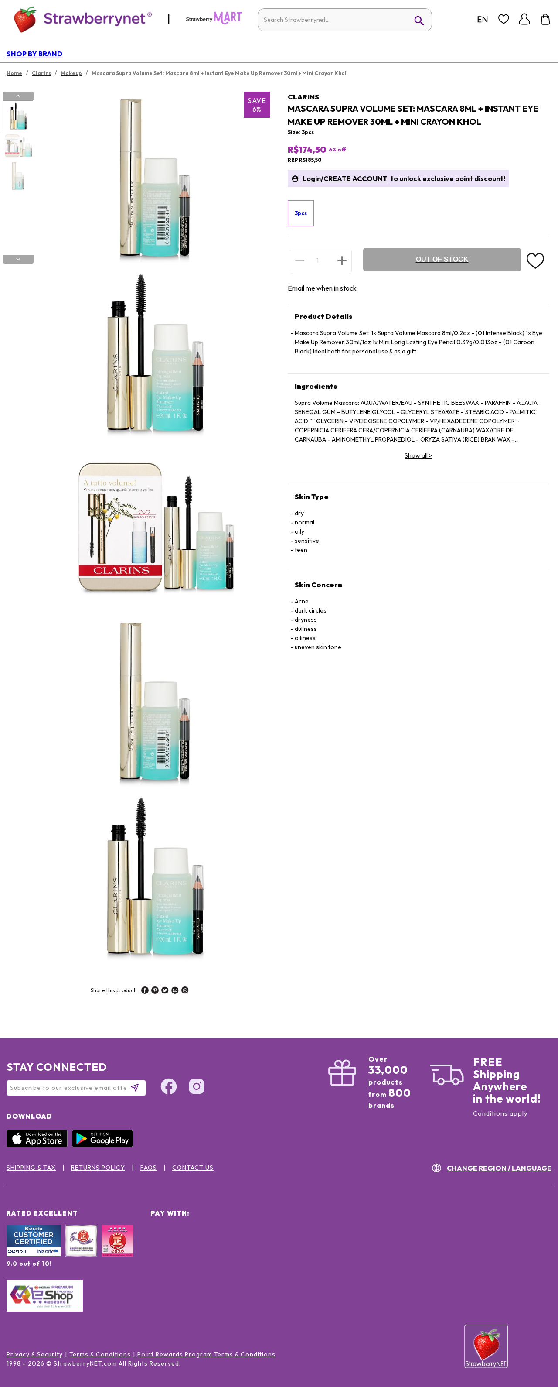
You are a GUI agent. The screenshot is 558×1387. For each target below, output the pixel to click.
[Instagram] (196, 1088)
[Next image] (18, 259)
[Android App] (104, 1145)
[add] (342, 260)
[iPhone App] (39, 1145)
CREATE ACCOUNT (355, 178)
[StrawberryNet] (79, 19)
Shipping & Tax (31, 1167)
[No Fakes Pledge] (117, 1250)
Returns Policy (98, 1167)
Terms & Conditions (100, 1354)
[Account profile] (524, 19)
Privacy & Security (35, 1354)
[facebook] (145, 991)
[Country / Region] (482, 19)
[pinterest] (155, 991)
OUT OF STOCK (442, 259)
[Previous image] (18, 96)
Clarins (303, 96)
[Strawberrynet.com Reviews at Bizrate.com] (34, 1254)
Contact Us (193, 1167)
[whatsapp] (185, 991)
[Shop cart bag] (545, 19)
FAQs (148, 1167)
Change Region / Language (499, 1168)
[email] (175, 991)
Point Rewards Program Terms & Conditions (206, 1354)
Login (312, 178)
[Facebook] (168, 1088)
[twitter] (165, 991)
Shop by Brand (34, 53)
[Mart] (214, 22)
